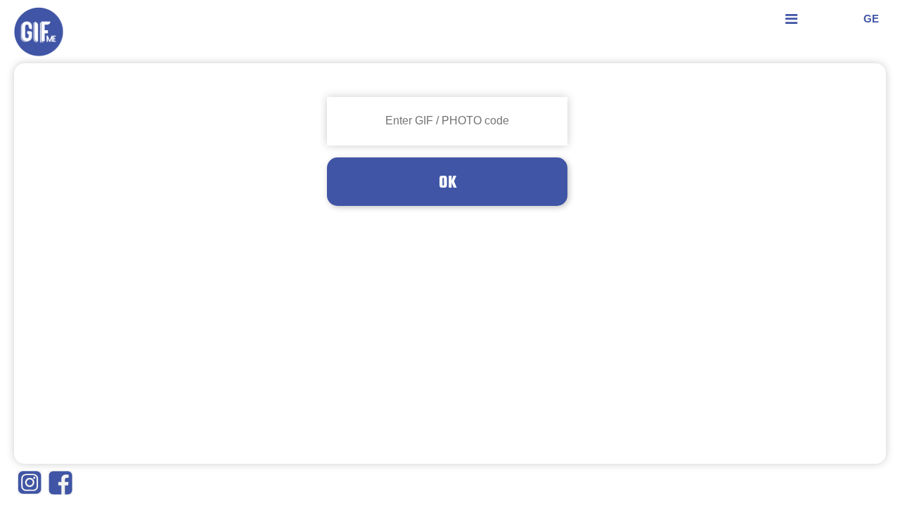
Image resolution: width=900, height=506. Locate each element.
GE (871, 19)
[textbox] (447, 121)
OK (447, 181)
